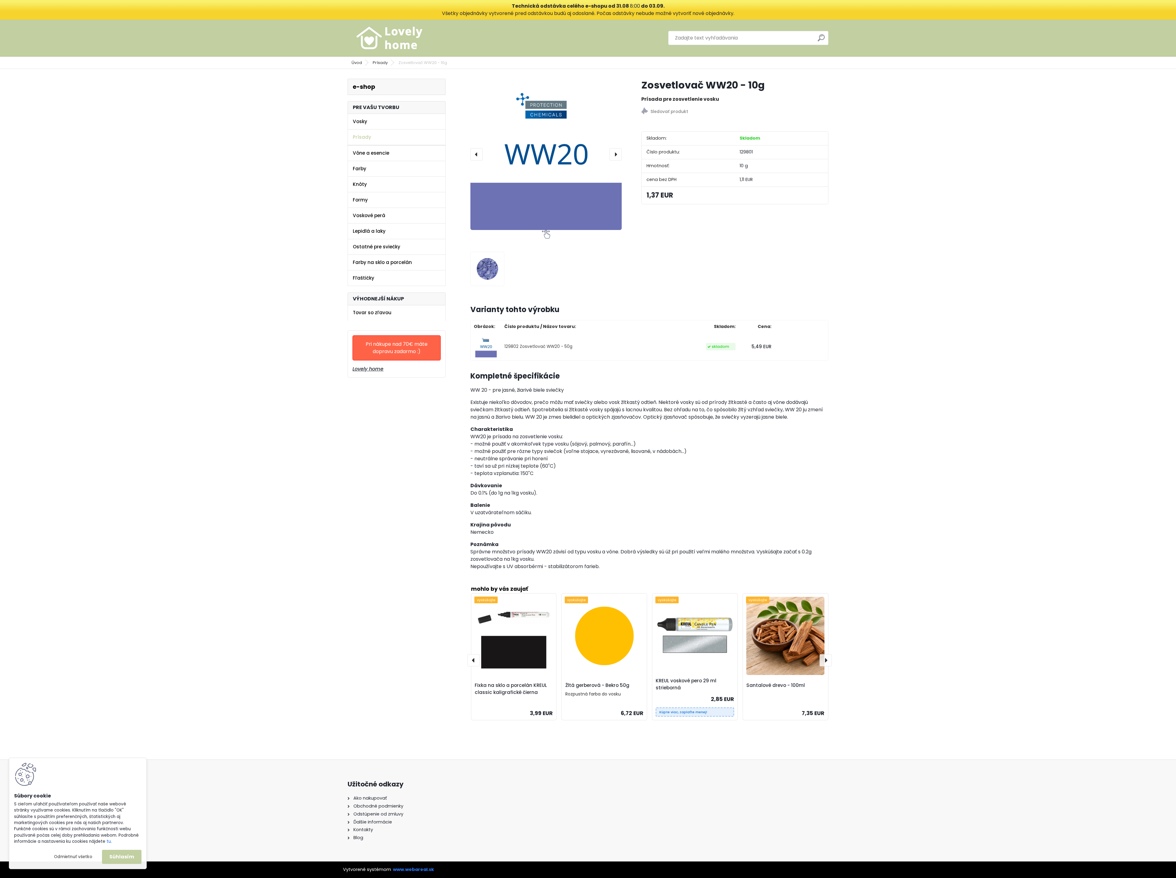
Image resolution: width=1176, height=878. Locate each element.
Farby (359, 168)
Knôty (360, 184)
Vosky (360, 121)
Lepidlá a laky (369, 231)
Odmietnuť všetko (73, 857)
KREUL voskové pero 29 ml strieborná (686, 684)
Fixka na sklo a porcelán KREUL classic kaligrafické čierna (511, 688)
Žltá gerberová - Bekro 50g (597, 685)
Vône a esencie (371, 153)
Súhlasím (121, 856)
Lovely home (367, 368)
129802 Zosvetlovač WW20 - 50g (538, 346)
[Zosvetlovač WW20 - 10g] (546, 154)
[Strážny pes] (734, 111)
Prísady (380, 63)
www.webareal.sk (413, 869)
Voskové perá (369, 215)
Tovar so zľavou (372, 312)
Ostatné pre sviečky (376, 246)
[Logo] (390, 38)
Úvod (357, 63)
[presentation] (476, 154)
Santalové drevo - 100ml (775, 685)
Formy (360, 200)
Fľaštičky (363, 278)
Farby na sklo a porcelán (382, 262)
